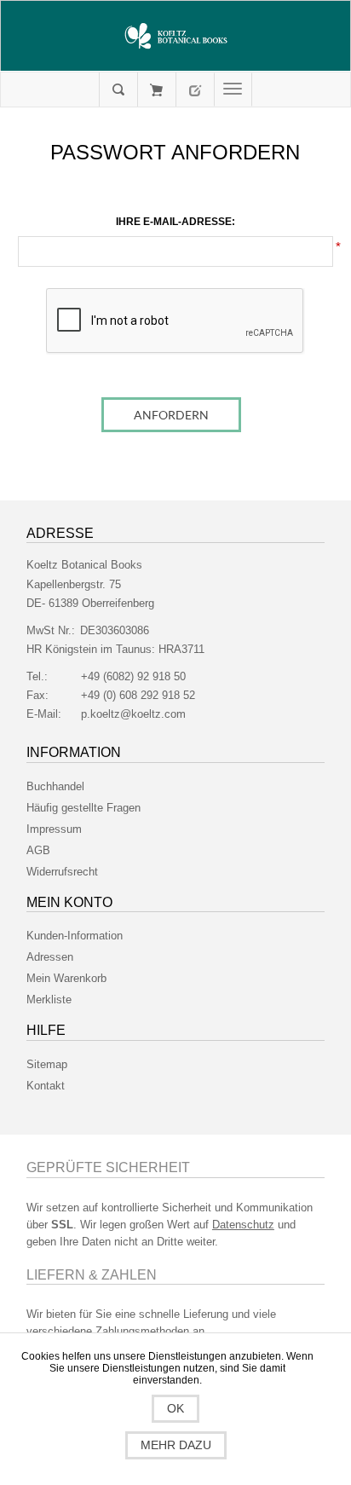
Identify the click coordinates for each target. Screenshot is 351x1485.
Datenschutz (243, 1224)
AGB (38, 850)
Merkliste (49, 999)
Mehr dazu (176, 1445)
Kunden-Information (74, 935)
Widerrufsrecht (62, 871)
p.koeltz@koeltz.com (133, 714)
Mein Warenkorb (156, 89)
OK (175, 1408)
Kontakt (45, 1085)
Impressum (54, 829)
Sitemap (46, 1064)
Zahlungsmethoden (142, 1331)
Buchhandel (55, 786)
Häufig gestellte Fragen (83, 807)
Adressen (49, 957)
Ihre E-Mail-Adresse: (175, 222)
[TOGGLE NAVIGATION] (233, 89)
